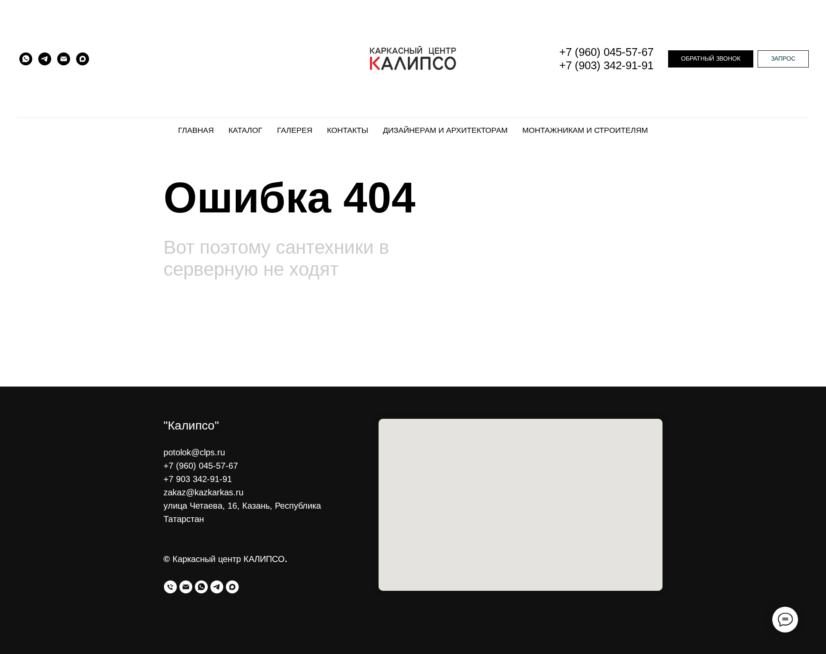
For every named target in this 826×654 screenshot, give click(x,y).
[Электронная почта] (185, 586)
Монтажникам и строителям (585, 130)
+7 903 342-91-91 (197, 479)
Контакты (347, 130)
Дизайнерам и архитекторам (445, 130)
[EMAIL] (63, 58)
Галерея (294, 130)
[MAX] (82, 58)
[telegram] (216, 586)
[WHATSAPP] (25, 58)
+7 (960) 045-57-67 (606, 52)
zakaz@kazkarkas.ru (203, 492)
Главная (196, 130)
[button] (710, 59)
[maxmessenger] (232, 586)
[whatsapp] (201, 586)
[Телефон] (170, 586)
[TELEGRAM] (44, 58)
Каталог (245, 130)
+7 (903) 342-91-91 (606, 65)
